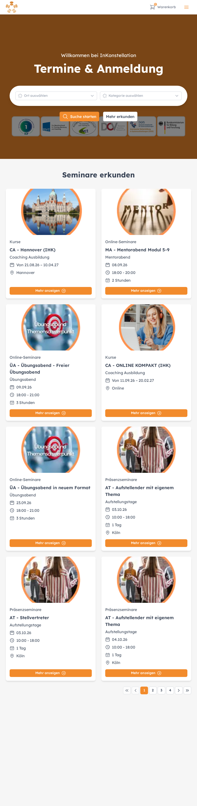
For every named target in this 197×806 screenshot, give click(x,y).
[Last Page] (187, 690)
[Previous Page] (135, 690)
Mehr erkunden (120, 116)
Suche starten (83, 116)
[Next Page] (179, 690)
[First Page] (127, 690)
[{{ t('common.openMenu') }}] (186, 7)
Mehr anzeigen (47, 290)
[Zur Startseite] (12, 7)
